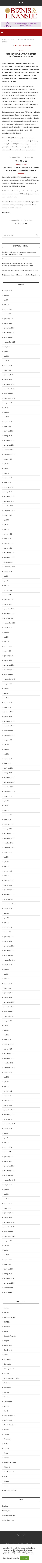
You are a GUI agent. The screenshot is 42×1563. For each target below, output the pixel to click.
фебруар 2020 (8, 656)
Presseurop (8, 1439)
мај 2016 (6, 866)
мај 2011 (6, 1142)
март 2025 (7, 370)
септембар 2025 (9, 342)
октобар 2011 (8, 1119)
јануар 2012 (8, 1105)
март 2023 (7, 482)
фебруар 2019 (8, 712)
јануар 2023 (8, 492)
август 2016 (8, 852)
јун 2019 (6, 693)
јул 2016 (6, 857)
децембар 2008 (9, 1278)
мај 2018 (6, 754)
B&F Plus (7, 1322)
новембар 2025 (9, 333)
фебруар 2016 (8, 880)
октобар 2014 (8, 955)
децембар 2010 (9, 1166)
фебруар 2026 (8, 319)
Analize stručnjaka (10, 1317)
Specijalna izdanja (10, 1462)
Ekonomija (7, 1359)
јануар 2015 (8, 941)
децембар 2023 (9, 440)
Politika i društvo (9, 1425)
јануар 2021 (8, 604)
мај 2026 (6, 304)
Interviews (7, 1387)
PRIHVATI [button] (25, 1558)
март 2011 (7, 1152)
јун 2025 (6, 356)
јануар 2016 (8, 885)
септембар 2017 (9, 791)
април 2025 (8, 365)
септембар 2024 (9, 398)
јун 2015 (6, 918)
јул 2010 (6, 1189)
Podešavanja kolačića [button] (11, 1558)
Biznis (6, 1331)
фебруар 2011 (8, 1157)
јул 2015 (6, 913)
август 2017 (8, 796)
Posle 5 (6, 1430)
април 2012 (8, 1091)
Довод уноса (6, 1511)
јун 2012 (6, 1082)
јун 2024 (6, 412)
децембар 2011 (9, 1110)
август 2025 (8, 347)
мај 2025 (6, 361)
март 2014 (7, 988)
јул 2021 (6, 576)
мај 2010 (6, 1199)
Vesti (5, 1476)
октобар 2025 (8, 337)
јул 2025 (6, 351)
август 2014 (8, 965)
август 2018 (8, 740)
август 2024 (8, 403)
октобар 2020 (8, 618)
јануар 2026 (8, 323)
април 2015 (8, 927)
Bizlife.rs (7, 1327)
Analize (6, 1308)
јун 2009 (6, 1250)
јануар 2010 (8, 1217)
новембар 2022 (9, 501)
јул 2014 (6, 969)
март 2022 (7, 539)
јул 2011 (6, 1133)
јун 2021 (6, 581)
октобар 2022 (8, 506)
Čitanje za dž (8, 1350)
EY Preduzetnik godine (11, 1378)
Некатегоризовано (10, 1490)
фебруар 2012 (8, 1100)
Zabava (6, 1481)
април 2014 (8, 983)
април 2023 (8, 478)
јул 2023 (6, 464)
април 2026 (8, 309)
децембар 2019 (9, 665)
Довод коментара (8, 1515)
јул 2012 (6, 1077)
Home (4, 39)
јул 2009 (6, 1245)
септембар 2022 (9, 511)
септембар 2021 (9, 567)
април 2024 (8, 422)
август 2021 (8, 571)
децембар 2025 (9, 328)
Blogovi (6, 1341)
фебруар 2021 (8, 599)
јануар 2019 (8, 716)
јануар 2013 (8, 1049)
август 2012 (8, 1072)
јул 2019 (6, 688)
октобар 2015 (8, 899)
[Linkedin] (22, 3)
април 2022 (8, 534)
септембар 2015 (9, 904)
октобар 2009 (8, 1231)
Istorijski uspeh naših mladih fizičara (14, 259)
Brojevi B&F (8, 1345)
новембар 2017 (9, 782)
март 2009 (7, 1264)
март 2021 (7, 595)
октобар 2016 (8, 843)
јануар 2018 (8, 773)
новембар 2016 (9, 838)
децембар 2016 (9, 834)
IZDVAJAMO (8, 1401)
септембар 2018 (9, 735)
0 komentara (28, 157)
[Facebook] (19, 3)
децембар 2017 (9, 777)
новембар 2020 (9, 613)
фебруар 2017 (8, 824)
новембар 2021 (9, 557)
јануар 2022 (8, 548)
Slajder (6, 1458)
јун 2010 (6, 1194)
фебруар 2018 (8, 768)
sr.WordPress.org (8, 1520)
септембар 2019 (9, 679)
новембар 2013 (9, 1007)
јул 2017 (6, 801)
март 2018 (7, 763)
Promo (6, 1444)
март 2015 (7, 932)
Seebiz (6, 1453)
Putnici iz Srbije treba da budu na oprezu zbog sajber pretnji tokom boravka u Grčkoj (19, 253)
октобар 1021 (8, 1292)
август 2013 (8, 1021)
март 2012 (7, 1096)
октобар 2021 (8, 562)
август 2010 (8, 1185)
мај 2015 (6, 922)
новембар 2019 (9, 670)
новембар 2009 (9, 1227)
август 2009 (8, 1241)
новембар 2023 (9, 445)
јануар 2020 (8, 660)
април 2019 (8, 702)
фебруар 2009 (8, 1269)
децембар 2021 (9, 553)
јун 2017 (6, 805)
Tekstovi (7, 1467)
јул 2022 (6, 520)
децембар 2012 (9, 1054)
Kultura (6, 1406)
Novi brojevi (8, 1420)
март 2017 (7, 819)
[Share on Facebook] (18, 161)
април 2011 (8, 1147)
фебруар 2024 (8, 431)
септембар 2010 (9, 1180)
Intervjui (6, 1392)
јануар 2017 (8, 829)
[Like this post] (16, 161)
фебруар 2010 (8, 1213)
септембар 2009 (9, 1236)
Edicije (6, 1355)
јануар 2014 (8, 997)
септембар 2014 (9, 960)
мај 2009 (6, 1255)
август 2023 (8, 459)
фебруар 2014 (8, 993)
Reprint (6, 1448)
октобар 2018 (8, 731)
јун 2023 (6, 468)
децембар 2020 (9, 609)
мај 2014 (6, 979)
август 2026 (8, 290)
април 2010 (8, 1203)
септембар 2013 (9, 1016)
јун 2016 (6, 862)
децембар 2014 (9, 946)
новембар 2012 (9, 1058)
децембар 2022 (9, 496)
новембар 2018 (9, 726)
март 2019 (7, 707)
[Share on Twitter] (21, 161)
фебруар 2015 (8, 937)
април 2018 (8, 759)
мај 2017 (6, 810)
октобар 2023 (8, 450)
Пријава (5, 1506)
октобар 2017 (8, 787)
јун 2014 (6, 974)
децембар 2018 (9, 721)
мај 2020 (6, 642)
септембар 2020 (9, 623)
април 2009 (8, 1260)
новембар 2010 (9, 1171)
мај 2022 (6, 529)
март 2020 (7, 651)
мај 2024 (6, 417)
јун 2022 (6, 525)
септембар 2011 (9, 1124)
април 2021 (8, 590)
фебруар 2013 (8, 1044)
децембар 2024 (9, 384)
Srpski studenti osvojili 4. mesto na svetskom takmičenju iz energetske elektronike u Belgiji (17, 264)
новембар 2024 (9, 389)
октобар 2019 (8, 674)
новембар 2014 (9, 950)
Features (7, 1383)
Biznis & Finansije (10, 1336)
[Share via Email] (26, 161)
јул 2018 (6, 745)
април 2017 (8, 815)
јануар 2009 (8, 1274)
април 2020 (8, 646)
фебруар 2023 (8, 487)
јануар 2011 (8, 1161)
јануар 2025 (8, 379)
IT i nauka (7, 1397)
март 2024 (7, 426)
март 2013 (7, 1039)
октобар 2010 (8, 1175)
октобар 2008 (8, 1288)
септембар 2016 (9, 848)
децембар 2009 (9, 1222)
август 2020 (8, 627)
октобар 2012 (8, 1063)
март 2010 (7, 1208)
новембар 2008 (9, 1283)
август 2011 (8, 1128)
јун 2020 (6, 637)
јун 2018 (6, 749)
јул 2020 (6, 632)
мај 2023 (6, 473)
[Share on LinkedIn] (23, 161)
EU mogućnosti (9, 1369)
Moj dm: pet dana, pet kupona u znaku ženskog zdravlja (21, 275)
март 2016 (7, 876)
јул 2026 (6, 295)
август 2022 (8, 515)
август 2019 (8, 684)
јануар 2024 (8, 436)
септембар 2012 (9, 1068)
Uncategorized (9, 1472)
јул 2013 (6, 1025)
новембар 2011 (9, 1114)
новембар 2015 (9, 894)
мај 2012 (6, 1086)
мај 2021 (6, 585)
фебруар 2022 (8, 543)
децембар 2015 (9, 890)
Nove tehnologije (9, 1415)
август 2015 (8, 908)
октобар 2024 (8, 393)
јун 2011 (6, 1138)
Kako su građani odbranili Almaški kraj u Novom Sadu (20, 270)
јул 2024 (6, 407)
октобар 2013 (8, 1011)
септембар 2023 (9, 454)
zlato (5, 1486)
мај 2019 (6, 698)
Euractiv (6, 1373)
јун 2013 (6, 1030)
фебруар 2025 (8, 375)
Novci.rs (6, 1411)
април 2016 (8, 871)
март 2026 (7, 314)
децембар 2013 (9, 1002)
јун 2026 (6, 300)
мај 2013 (6, 1035)
